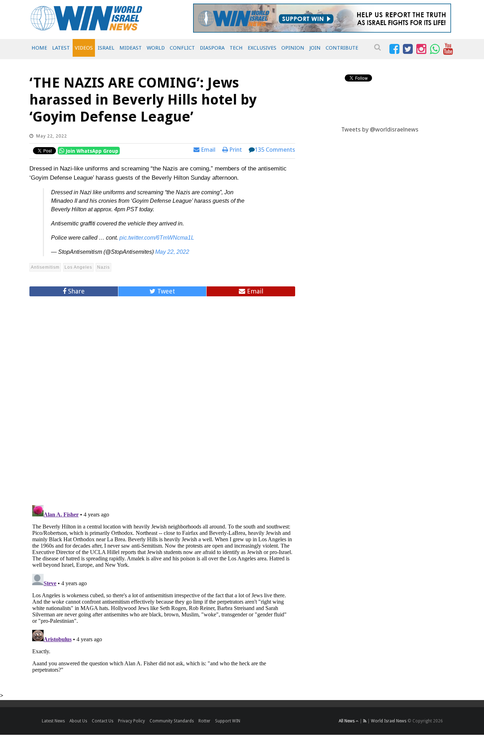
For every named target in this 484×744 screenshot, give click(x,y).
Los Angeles (78, 267)
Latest (61, 48)
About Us (78, 720)
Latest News (53, 720)
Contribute (342, 48)
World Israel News (388, 720)
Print (235, 149)
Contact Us (102, 720)
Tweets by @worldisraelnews (379, 129)
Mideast (130, 48)
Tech (236, 48)
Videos (84, 48)
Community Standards (172, 720)
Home (39, 48)
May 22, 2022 (172, 252)
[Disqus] (162, 397)
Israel (106, 48)
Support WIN (227, 720)
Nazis (103, 267)
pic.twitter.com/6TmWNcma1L (156, 238)
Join (315, 48)
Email (207, 149)
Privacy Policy (131, 720)
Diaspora (212, 48)
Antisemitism (45, 267)
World (156, 48)
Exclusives (262, 48)
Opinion (292, 48)
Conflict (182, 48)
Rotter (204, 720)
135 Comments (275, 149)
